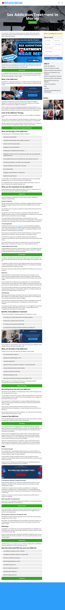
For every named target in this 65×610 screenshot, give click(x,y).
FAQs (45, 86)
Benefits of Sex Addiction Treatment (52, 76)
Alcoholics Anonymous (18, 226)
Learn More (22, 423)
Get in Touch (22, 70)
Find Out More (22, 254)
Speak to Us (22, 194)
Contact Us (22, 578)
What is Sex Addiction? (49, 66)
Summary (46, 88)
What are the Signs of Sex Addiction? (53, 70)
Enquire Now (22, 540)
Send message (53, 58)
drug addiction (27, 189)
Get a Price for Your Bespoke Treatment (22, 128)
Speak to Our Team (22, 385)
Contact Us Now (22, 505)
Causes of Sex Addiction (50, 84)
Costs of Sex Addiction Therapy (51, 68)
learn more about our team (14, 543)
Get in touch (32, 22)
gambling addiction (37, 269)
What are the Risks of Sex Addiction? (53, 78)
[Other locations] (59, 3)
